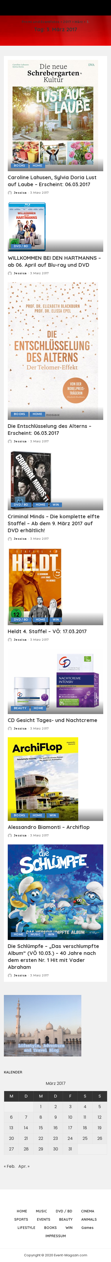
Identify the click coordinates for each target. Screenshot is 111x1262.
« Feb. (9, 1166)
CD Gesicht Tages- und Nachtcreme (52, 720)
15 (41, 1128)
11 (85, 1117)
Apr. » (23, 1166)
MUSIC (36, 934)
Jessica (20, 192)
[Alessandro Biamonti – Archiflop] (43, 779)
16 (56, 1128)
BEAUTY (20, 708)
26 (99, 1138)
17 (70, 1128)
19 (99, 1128)
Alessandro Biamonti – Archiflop (49, 827)
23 (55, 1138)
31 (70, 1149)
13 (11, 1128)
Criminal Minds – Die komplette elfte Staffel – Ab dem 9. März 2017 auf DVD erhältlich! (54, 523)
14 (26, 1128)
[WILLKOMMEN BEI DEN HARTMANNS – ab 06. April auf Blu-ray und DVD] (27, 226)
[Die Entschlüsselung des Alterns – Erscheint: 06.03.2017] (53, 351)
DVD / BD (21, 246)
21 (26, 1138)
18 (85, 1128)
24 (70, 1138)
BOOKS (19, 165)
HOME (37, 165)
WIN (56, 504)
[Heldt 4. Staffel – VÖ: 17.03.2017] (35, 586)
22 (40, 1138)
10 (70, 1117)
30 (55, 1149)
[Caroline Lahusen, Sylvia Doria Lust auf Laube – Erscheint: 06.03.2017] (53, 115)
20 (11, 1138)
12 (99, 1117)
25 (85, 1138)
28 (26, 1149)
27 (11, 1149)
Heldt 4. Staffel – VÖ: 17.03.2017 (47, 631)
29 (40, 1149)
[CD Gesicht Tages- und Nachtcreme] (55, 681)
